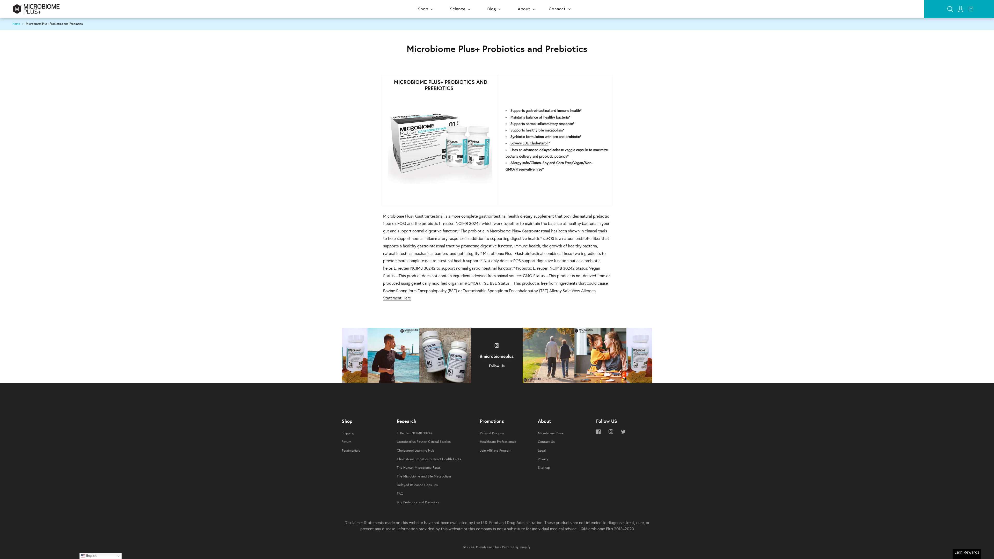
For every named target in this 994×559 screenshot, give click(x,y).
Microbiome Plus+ (551, 433)
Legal (542, 450)
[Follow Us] (355, 357)
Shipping (348, 433)
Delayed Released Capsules (417, 485)
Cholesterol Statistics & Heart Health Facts (429, 459)
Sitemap (544, 468)
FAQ (400, 494)
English (91, 555)
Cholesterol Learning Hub (415, 450)
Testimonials (351, 450)
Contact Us (546, 442)
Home (16, 24)
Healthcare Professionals (498, 442)
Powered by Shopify (516, 547)
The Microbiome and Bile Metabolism (424, 476)
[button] (425, 9)
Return (346, 442)
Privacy (543, 459)
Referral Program (492, 433)
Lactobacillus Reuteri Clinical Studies (424, 442)
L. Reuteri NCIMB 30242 (414, 433)
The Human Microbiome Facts (419, 468)
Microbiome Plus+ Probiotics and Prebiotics (54, 24)
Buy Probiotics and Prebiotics (418, 502)
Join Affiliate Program (495, 450)
